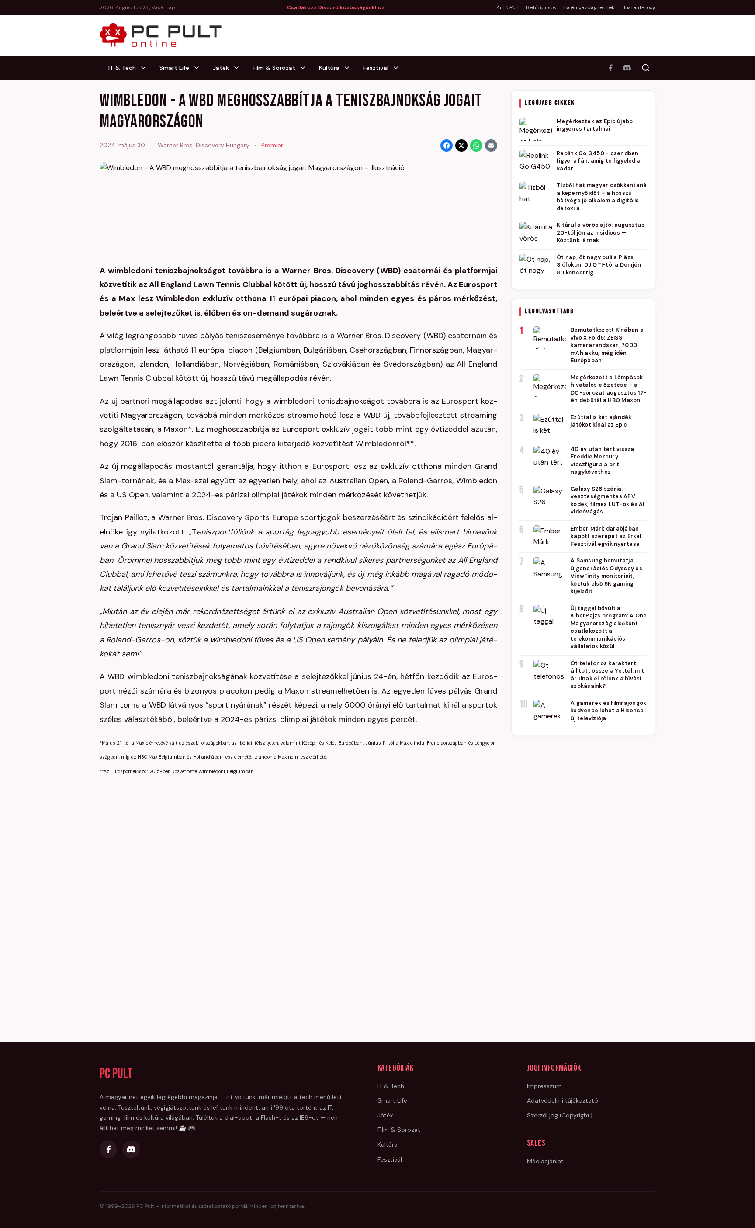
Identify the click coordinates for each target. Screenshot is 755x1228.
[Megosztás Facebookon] (446, 145)
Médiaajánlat (545, 1161)
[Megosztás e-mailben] (491, 145)
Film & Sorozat (274, 68)
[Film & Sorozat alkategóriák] (305, 67)
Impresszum (544, 1086)
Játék (221, 68)
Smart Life (174, 68)
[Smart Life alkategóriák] (199, 67)
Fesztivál (375, 68)
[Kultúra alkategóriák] (349, 67)
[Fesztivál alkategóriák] (398, 67)
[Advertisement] (583, 876)
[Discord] (627, 68)
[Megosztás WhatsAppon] (476, 145)
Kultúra (329, 68)
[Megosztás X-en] (461, 145)
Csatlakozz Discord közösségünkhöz (335, 7)
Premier (272, 145)
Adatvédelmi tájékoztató (562, 1100)
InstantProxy (639, 7)
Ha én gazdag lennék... (590, 7)
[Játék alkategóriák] (239, 67)
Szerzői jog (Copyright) (559, 1115)
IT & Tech (122, 68)
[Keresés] (645, 67)
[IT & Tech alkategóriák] (146, 67)
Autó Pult (507, 7)
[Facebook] (610, 68)
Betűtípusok (541, 7)
